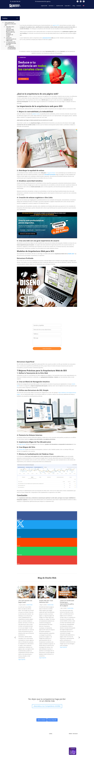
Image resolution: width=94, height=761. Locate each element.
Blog (74, 5)
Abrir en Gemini (42, 720)
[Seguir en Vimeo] (70, 743)
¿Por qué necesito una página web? (25, 601)
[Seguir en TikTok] (82, 741)
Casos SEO (67, 5)
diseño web (71, 253)
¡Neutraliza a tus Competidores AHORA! (47, 706)
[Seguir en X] (73, 741)
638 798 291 (12, 746)
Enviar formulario (47, 348)
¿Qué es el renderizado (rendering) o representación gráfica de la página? (67, 603)
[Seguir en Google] (82, 738)
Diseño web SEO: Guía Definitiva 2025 (46, 601)
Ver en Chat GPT (52, 720)
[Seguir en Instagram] (81, 1)
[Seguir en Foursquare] (76, 741)
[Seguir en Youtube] (70, 741)
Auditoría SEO (59, 5)
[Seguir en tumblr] (79, 741)
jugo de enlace (51, 172)
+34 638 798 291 (15, 1)
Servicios (51, 5)
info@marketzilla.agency (43, 1)
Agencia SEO (44, 5)
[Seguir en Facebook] (77, 1)
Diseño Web (29, 604)
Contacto (79, 5)
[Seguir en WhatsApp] (84, 1)
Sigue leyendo (21, 659)
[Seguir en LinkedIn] (79, 738)
